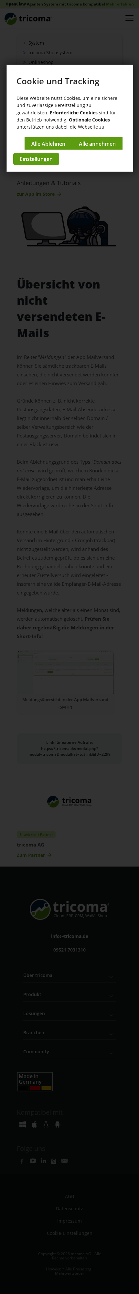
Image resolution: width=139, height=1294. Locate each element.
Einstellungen (36, 159)
